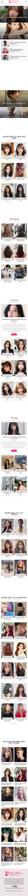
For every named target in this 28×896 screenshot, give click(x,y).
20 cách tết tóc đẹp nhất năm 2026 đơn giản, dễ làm (20, 534)
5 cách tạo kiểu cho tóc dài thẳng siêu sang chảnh (20, 492)
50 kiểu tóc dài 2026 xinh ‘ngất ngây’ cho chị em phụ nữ (7, 492)
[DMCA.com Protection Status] (14, 886)
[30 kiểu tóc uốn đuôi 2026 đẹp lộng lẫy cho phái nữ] (7, 547)
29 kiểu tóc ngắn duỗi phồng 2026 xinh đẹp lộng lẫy (7, 376)
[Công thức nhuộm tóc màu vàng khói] (20, 794)
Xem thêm (14, 334)
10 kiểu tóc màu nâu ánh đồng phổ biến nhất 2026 (20, 699)
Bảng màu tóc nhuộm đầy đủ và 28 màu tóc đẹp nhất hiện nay (7, 618)
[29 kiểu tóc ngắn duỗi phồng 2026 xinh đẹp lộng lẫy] (7, 368)
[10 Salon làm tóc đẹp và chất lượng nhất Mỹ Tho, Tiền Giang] (7, 231)
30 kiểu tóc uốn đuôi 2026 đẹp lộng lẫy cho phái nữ (7, 555)
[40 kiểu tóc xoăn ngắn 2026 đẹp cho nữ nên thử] (20, 390)
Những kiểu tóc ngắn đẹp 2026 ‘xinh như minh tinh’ (20, 355)
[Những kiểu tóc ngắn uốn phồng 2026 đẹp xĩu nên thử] (14, 311)
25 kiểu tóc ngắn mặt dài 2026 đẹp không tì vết (7, 355)
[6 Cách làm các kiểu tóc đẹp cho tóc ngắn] (20, 854)
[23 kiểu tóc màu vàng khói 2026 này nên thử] (20, 630)
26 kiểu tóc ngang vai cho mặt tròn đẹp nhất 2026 (7, 158)
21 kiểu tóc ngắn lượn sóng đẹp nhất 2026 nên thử (7, 397)
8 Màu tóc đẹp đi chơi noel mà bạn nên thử (20, 784)
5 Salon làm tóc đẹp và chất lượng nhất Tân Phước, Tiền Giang (7, 280)
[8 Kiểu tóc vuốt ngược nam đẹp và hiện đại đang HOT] (20, 754)
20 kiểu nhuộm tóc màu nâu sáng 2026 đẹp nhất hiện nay (20, 678)
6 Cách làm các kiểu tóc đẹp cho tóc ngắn (19, 863)
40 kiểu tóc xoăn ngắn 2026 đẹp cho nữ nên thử (20, 397)
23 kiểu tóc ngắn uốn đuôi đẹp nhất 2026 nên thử (20, 376)
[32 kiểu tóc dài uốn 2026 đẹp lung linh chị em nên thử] (20, 191)
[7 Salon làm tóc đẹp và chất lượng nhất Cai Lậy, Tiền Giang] (7, 252)
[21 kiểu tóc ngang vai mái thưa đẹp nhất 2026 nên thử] (20, 150)
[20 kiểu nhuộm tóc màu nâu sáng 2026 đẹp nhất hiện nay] (20, 670)
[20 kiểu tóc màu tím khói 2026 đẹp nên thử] (7, 670)
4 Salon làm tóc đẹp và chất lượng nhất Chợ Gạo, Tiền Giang (20, 260)
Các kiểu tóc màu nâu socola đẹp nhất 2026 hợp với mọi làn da (20, 658)
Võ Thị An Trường (4, 20)
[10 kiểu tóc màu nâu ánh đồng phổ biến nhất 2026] (20, 691)
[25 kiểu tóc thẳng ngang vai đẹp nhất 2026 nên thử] (20, 547)
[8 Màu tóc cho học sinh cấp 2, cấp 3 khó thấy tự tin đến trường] (7, 711)
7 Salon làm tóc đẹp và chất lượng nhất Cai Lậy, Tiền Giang (7, 260)
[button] (26, 2)
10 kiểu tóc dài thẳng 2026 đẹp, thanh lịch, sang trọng (7, 471)
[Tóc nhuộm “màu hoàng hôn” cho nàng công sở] (7, 650)
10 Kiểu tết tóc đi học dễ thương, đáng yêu (20, 178)
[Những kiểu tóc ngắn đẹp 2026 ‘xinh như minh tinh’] (20, 347)
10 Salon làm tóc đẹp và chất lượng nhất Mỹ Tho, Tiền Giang (7, 239)
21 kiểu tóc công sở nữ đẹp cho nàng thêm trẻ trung (7, 534)
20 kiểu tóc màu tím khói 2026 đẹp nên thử (6, 764)
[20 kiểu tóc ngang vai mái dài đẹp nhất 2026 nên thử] (7, 171)
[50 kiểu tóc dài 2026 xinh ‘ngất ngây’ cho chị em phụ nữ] (7, 484)
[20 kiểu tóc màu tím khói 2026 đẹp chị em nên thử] (5, 43)
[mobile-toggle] (2, 2)
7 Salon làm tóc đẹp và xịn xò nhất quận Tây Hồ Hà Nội (20, 280)
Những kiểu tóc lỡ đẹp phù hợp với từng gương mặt (7, 199)
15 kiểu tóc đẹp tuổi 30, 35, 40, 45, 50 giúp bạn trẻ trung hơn (20, 576)
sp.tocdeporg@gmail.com (17, 890)
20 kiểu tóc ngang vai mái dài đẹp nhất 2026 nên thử (7, 179)
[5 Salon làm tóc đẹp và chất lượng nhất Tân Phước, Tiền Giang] (7, 272)
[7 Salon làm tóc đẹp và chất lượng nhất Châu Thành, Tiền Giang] (20, 231)
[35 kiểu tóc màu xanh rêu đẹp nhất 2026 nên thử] (7, 834)
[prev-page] (13, 580)
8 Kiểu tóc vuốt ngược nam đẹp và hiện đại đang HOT (20, 764)
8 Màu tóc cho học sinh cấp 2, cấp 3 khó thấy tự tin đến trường (7, 719)
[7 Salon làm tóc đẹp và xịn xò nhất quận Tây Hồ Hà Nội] (20, 272)
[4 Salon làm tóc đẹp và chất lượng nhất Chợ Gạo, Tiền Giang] (20, 252)
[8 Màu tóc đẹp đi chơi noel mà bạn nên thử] (7, 630)
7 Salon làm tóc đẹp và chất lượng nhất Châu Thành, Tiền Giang (20, 239)
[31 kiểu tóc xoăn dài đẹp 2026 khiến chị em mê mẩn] (20, 463)
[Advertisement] (14, 76)
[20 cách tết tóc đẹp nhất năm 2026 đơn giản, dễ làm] (11, 112)
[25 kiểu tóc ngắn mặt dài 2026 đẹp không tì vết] (7, 347)
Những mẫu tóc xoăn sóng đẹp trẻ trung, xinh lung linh (20, 844)
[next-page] (15, 580)
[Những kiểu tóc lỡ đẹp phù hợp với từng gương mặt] (7, 191)
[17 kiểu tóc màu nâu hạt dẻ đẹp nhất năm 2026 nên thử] (14, 14)
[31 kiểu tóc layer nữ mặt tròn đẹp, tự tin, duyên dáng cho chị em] (7, 568)
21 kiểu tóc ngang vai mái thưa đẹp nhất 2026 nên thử (20, 158)
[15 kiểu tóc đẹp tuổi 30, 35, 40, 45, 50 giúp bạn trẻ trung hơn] (20, 568)
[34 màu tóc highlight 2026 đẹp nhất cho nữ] (20, 610)
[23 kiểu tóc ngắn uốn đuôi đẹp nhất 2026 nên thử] (20, 368)
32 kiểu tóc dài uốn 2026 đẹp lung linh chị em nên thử (20, 199)
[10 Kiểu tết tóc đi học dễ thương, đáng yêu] (20, 171)
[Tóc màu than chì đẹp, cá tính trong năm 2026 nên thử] (5, 57)
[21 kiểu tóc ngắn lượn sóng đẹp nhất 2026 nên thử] (7, 390)
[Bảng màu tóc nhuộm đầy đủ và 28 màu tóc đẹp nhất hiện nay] (7, 610)
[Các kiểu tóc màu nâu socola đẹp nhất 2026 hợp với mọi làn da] (14, 31)
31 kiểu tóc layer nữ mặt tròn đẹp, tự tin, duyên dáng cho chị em (7, 576)
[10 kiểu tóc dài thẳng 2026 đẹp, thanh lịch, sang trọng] (7, 463)
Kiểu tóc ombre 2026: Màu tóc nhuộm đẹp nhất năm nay (17, 50)
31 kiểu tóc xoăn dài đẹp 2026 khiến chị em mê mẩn (20, 471)
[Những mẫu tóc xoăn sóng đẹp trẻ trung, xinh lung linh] (20, 834)
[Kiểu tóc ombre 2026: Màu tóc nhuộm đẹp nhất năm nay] (5, 50)
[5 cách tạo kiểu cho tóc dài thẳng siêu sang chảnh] (20, 484)
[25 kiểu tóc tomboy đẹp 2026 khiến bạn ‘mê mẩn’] (14, 98)
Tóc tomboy (14, 101)
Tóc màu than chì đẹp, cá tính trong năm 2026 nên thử (18, 57)
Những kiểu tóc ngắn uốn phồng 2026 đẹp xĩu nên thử (14, 320)
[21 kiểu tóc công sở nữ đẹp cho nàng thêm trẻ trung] (7, 527)
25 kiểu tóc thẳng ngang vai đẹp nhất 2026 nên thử (20, 555)
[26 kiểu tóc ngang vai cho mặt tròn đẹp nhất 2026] (7, 150)
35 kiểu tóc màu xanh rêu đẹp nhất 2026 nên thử (6, 844)
